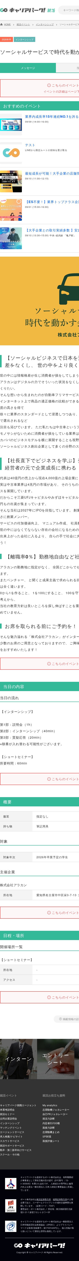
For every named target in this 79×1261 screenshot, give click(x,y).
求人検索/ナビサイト (11, 1136)
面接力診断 (49, 1127)
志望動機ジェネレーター (56, 1109)
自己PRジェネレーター (55, 1114)
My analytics (50, 1105)
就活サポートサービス (12, 1145)
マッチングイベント (11, 1127)
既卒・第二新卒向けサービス (16, 1150)
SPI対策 (47, 1136)
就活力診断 (49, 1118)
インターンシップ (9, 1123)
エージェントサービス (12, 1132)
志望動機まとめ (51, 1132)
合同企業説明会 (8, 1118)
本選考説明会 (7, 1109)
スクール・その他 (9, 1154)
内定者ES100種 (51, 1123)
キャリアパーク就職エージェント (18, 1105)
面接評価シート (51, 1140)
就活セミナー (7, 1114)
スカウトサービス (9, 1140)
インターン (18, 1059)
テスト (30, 145)
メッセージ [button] (28, 68)
